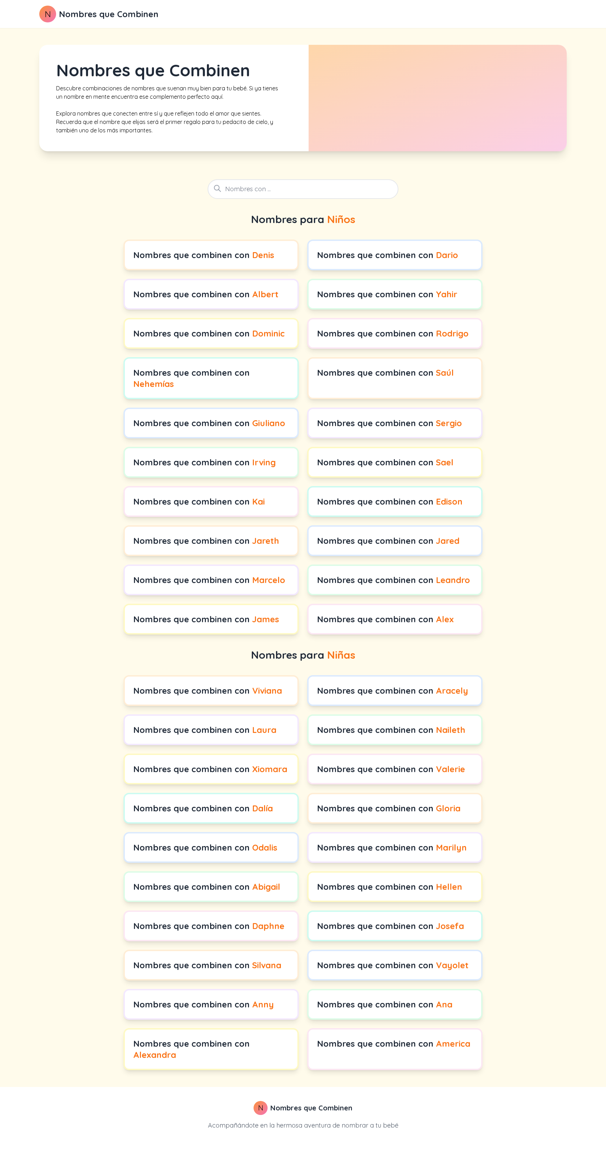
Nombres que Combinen (109, 14)
